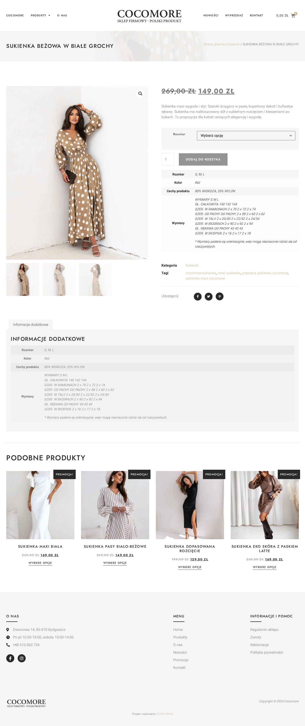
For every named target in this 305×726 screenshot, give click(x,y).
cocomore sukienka (201, 273)
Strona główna (214, 44)
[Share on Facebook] (198, 297)
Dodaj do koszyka (203, 159)
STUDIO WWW (164, 714)
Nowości (210, 15)
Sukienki (234, 44)
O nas (62, 15)
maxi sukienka (229, 273)
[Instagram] (22, 658)
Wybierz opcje (40, 563)
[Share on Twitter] (209, 297)
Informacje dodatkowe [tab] (30, 324)
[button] (140, 94)
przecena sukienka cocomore (265, 273)
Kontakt (256, 15)
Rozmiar (179, 134)
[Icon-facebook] (10, 658)
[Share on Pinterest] (220, 296)
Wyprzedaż (234, 15)
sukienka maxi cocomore (205, 278)
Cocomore (15, 15)
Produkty (38, 15)
